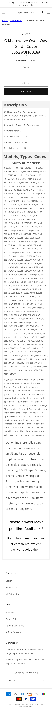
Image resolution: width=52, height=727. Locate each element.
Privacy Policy (12, 619)
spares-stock (17, 704)
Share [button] (27, 33)
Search (9, 580)
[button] (3, 12)
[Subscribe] (43, 680)
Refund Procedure (14, 632)
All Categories (12, 594)
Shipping (10, 612)
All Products (16, 20)
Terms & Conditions (15, 625)
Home (5, 20)
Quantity (26, 67)
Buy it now (26, 91)
